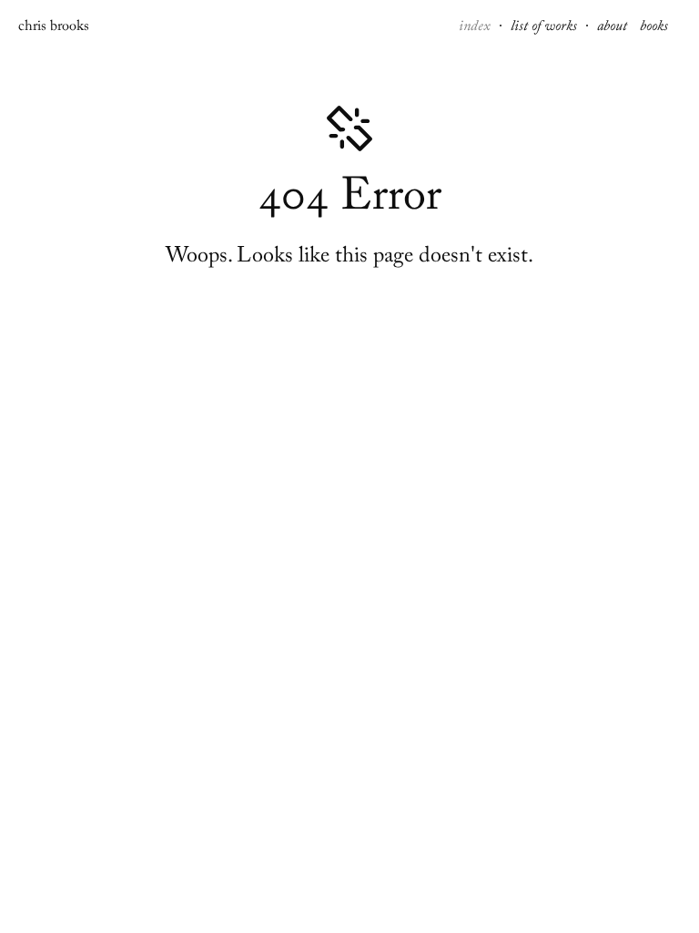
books (654, 28)
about (614, 28)
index (476, 28)
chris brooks (53, 28)
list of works (546, 28)
